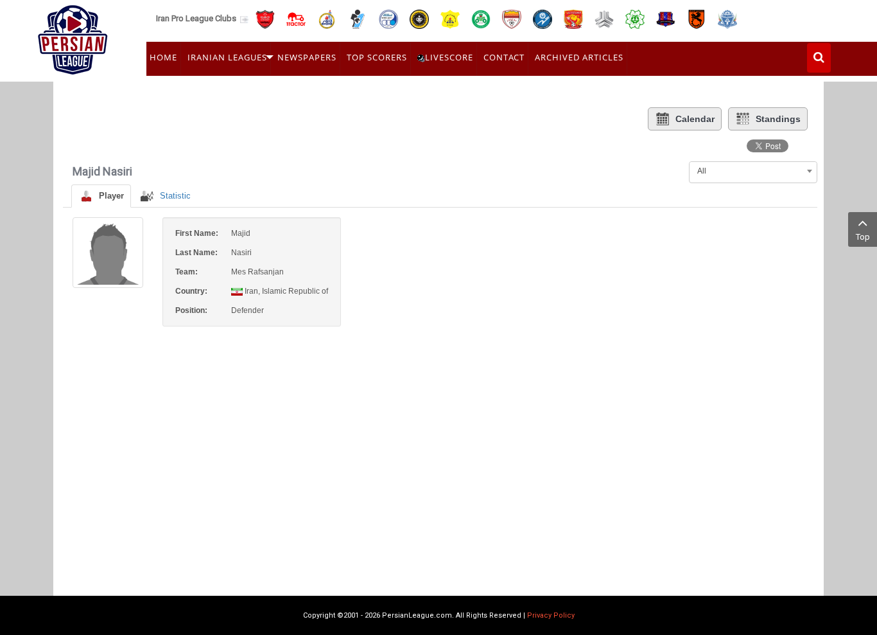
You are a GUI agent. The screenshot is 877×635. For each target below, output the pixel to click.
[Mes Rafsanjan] (696, 18)
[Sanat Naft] (450, 18)
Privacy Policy (551, 615)
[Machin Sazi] (635, 18)
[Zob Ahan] (481, 18)
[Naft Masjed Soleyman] (326, 18)
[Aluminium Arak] (727, 18)
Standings (778, 119)
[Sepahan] (419, 18)
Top (863, 237)
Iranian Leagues (227, 57)
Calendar (695, 119)
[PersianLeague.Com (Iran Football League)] (73, 36)
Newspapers (306, 57)
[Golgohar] (542, 18)
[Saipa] (604, 18)
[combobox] (753, 171)
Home (163, 57)
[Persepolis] (265, 18)
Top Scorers (377, 57)
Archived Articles (579, 57)
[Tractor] (296, 18)
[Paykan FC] (357, 18)
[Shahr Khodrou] (573, 18)
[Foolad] (511, 18)
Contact (504, 57)
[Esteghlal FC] (388, 18)
